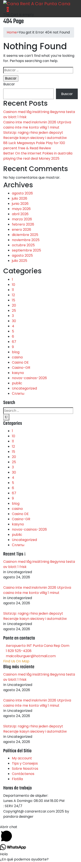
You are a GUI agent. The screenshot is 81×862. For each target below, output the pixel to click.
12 (13, 295)
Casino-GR (21, 367)
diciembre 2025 (25, 234)
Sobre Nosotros (25, 768)
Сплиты (18, 393)
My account (22, 758)
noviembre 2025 (26, 239)
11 (13, 289)
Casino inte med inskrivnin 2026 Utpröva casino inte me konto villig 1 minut (37, 125)
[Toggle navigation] (49, 12)
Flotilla (17, 778)
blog (15, 352)
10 (13, 284)
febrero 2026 (23, 224)
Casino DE (20, 362)
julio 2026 (19, 198)
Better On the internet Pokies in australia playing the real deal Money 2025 (37, 156)
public (17, 383)
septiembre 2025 (26, 250)
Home (12, 32)
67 (14, 341)
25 (14, 310)
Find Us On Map (16, 661)
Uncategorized (24, 388)
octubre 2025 (23, 245)
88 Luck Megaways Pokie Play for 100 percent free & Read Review (34, 145)
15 (13, 300)
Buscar (9, 84)
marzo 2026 (22, 219)
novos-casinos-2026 (29, 377)
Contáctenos (23, 773)
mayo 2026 (21, 208)
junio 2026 (20, 203)
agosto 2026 (22, 193)
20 (14, 305)
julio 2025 (19, 260)
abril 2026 (20, 214)
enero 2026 (21, 229)
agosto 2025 (22, 255)
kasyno (18, 372)
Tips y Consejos (25, 763)
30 (14, 320)
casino (17, 357)
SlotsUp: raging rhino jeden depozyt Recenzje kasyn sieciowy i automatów (35, 135)
